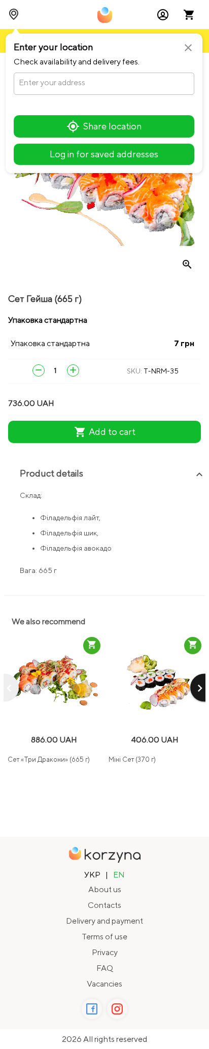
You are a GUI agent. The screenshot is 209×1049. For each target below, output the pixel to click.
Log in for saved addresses (104, 154)
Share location (112, 126)
